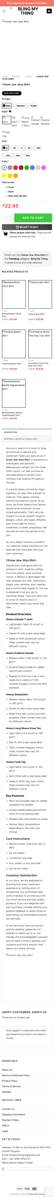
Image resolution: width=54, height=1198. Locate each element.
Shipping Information (13, 1114)
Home (5, 76)
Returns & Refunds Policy (16, 1075)
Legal (5, 1131)
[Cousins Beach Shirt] (13, 344)
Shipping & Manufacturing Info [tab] (20, 439)
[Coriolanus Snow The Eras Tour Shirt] (40, 344)
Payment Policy (10, 1120)
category (19, 258)
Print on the (8, 182)
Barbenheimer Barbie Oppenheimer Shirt (12, 414)
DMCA (5, 1125)
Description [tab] (10, 432)
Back (11, 191)
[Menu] (4, 11)
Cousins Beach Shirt (11, 363)
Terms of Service (11, 1086)
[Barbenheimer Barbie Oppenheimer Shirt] (13, 393)
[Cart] (49, 11)
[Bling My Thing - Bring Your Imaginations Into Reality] (27, 11)
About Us (7, 1069)
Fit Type (6, 99)
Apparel (16, 76)
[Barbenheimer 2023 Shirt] (13, 294)
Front (11, 187)
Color (5, 161)
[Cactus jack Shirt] (40, 294)
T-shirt (28, 76)
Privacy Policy (9, 1080)
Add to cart (33, 217)
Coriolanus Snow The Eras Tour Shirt (38, 364)
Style (6, 111)
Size (5, 141)
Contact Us (8, 1109)
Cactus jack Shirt (36, 314)
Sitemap (6, 1092)
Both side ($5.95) (18, 196)
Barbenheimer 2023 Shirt (11, 315)
